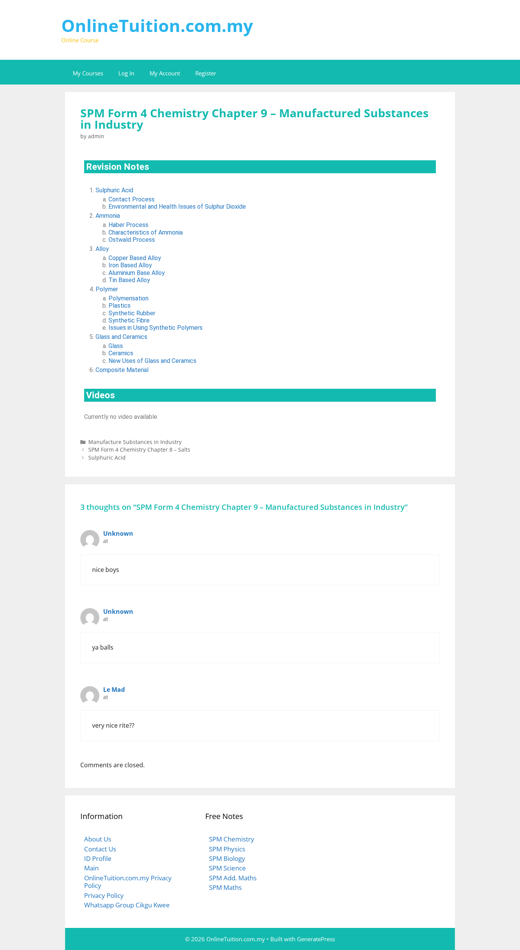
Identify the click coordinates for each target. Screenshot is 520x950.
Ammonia (108, 215)
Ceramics (120, 353)
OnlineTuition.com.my (157, 25)
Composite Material (122, 370)
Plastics (119, 305)
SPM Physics (227, 849)
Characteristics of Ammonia (145, 232)
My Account (165, 73)
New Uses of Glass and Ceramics (152, 360)
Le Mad (114, 689)
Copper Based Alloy (134, 258)
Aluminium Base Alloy (136, 272)
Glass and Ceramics (121, 336)
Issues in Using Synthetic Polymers (155, 327)
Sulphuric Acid (114, 190)
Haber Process (128, 224)
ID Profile (98, 858)
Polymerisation (128, 298)
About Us (97, 839)
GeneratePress (316, 939)
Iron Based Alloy (130, 265)
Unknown (118, 533)
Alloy (102, 248)
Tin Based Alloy (129, 280)
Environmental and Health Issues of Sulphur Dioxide (177, 206)
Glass (115, 346)
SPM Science (227, 868)
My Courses (88, 73)
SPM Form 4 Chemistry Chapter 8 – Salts (139, 449)
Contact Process (131, 199)
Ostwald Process (131, 239)
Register (205, 73)
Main (91, 868)
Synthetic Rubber (131, 313)
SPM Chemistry (231, 839)
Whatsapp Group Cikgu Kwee (127, 905)
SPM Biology (227, 858)
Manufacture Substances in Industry (135, 441)
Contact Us (100, 849)
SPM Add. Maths (233, 877)
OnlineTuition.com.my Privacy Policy (128, 881)
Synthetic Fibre (129, 320)
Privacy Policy (104, 895)
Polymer (107, 289)
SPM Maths (225, 887)
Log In (126, 73)
